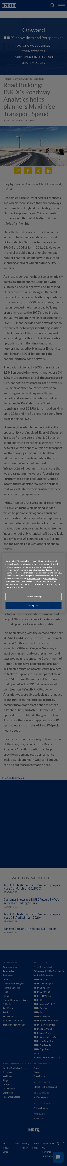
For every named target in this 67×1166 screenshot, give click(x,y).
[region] (33, 583)
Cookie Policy (33, 578)
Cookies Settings (33, 596)
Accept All (33, 605)
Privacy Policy (50, 578)
